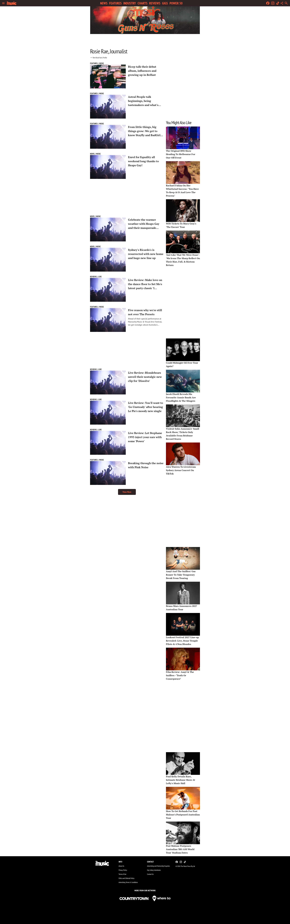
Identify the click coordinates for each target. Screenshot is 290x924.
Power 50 (176, 3)
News (103, 3)
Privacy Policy (123, 870)
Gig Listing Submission (154, 870)
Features (115, 3)
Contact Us (150, 874)
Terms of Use (122, 874)
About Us (121, 866)
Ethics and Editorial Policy (126, 878)
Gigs (165, 3)
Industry (129, 3)
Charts (142, 3)
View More (127, 491)
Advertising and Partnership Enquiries (158, 866)
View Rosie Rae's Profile (100, 57)
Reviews (154, 3)
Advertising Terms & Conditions (128, 882)
